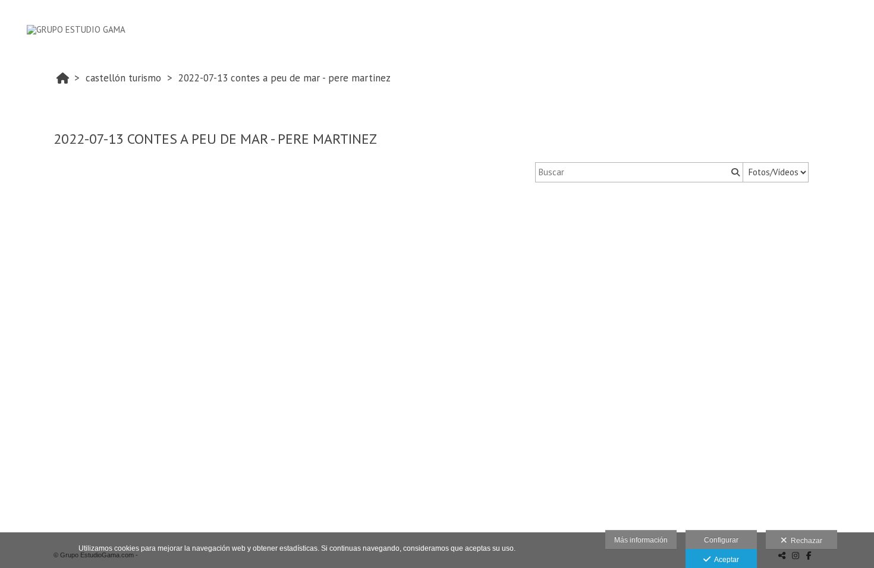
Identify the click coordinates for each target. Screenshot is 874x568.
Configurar (721, 540)
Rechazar (804, 541)
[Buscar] (734, 172)
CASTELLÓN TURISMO (123, 77)
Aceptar (724, 560)
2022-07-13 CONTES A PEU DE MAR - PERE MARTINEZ (284, 77)
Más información (641, 540)
